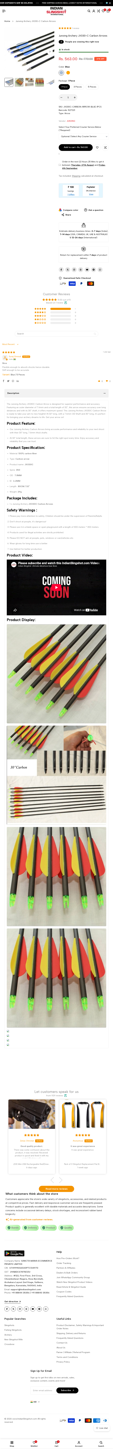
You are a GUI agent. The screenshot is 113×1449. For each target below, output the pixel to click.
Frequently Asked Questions (69, 1296)
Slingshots (9, 1325)
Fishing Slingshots (13, 1330)
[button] (65, 28)
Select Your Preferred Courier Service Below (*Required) (80, 129)
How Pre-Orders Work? (67, 1258)
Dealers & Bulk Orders (67, 1273)
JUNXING (71, 121)
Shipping (76, 176)
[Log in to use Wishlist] (97, 147)
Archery (8, 1335)
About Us (60, 1347)
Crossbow (9, 1344)
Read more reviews (57, 1188)
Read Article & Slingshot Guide (71, 1287)
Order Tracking (63, 1263)
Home (7, 21)
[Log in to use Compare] (105, 147)
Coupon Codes (64, 1291)
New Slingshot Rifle (13, 1339)
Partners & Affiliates (65, 1268)
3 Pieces (78, 87)
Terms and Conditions (67, 1357)
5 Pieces (92, 87)
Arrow (67, 113)
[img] (8, 352)
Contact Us (61, 1343)
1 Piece (64, 87)
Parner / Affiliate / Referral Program (73, 1352)
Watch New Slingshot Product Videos (74, 1282)
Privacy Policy (63, 1362)
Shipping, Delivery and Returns (71, 1333)
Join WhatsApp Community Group (73, 1277)
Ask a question (95, 210)
